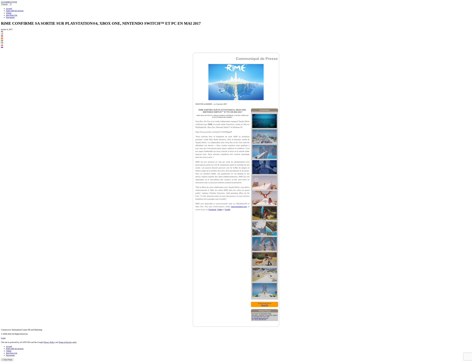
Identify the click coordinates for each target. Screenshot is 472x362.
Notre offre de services (14, 11)
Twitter (219, 210)
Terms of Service (65, 342)
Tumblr (227, 210)
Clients (8, 13)
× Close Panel (7, 360)
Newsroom (10, 17)
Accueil (9, 8)
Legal (3, 338)
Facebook (212, 210)
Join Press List (11, 15)
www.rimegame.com (239, 207)
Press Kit (264, 305)
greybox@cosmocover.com (260, 318)
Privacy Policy (49, 342)
